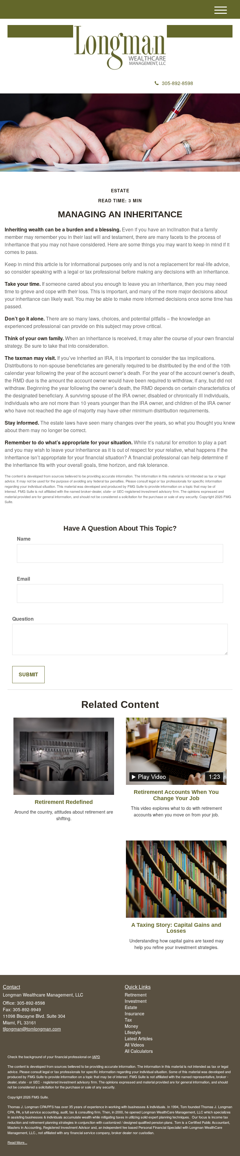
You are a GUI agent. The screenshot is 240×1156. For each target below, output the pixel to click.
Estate (131, 1007)
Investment (136, 1001)
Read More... (17, 1142)
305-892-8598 (177, 83)
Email (23, 578)
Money (131, 1026)
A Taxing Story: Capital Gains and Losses (176, 928)
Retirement (136, 995)
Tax (128, 1020)
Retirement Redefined (64, 802)
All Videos (134, 1045)
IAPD (96, 1056)
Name (24, 538)
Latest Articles (138, 1038)
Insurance (134, 1013)
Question (23, 618)
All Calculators (139, 1051)
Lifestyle (133, 1032)
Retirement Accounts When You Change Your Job (176, 795)
